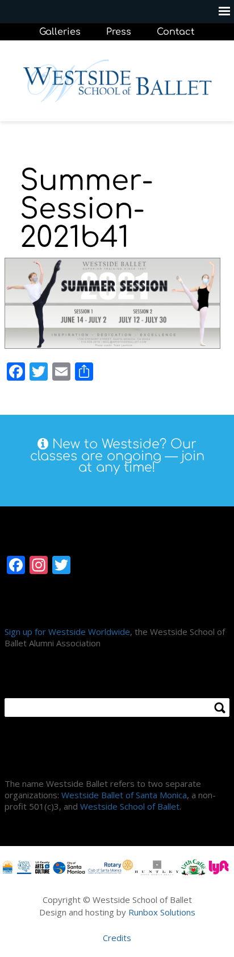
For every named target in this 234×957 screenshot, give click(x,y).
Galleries (60, 31)
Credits (117, 937)
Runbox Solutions (161, 912)
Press (118, 31)
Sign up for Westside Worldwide (67, 631)
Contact (175, 31)
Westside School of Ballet (129, 806)
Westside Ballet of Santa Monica (124, 795)
